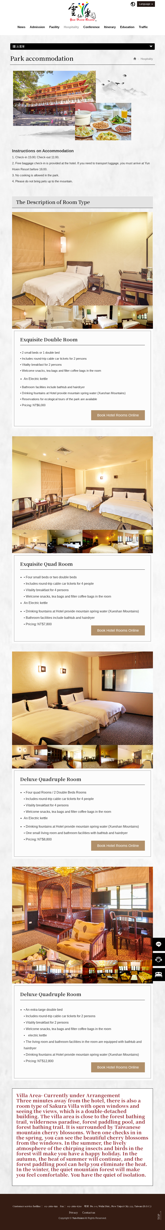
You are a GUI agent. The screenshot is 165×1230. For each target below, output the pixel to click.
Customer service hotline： (28, 1206)
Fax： (63, 1206)
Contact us (88, 1212)
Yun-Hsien (82, 11)
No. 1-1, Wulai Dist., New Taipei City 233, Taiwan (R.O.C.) (120, 1206)
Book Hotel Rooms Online (118, 415)
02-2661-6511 (51, 1206)
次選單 (20, 46)
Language (144, 4)
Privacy (73, 1212)
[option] (82, 258)
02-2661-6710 (74, 1206)
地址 (86, 1206)
